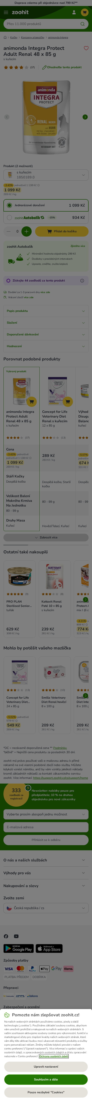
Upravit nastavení (46, 1067)
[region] (46, 1055)
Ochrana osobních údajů (53, 1056)
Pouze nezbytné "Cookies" (46, 1092)
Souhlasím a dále (46, 1079)
